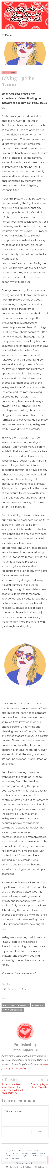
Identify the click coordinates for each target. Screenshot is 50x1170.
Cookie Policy (14, 1158)
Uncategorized (13, 1010)
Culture (9, 1005)
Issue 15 (24, 1005)
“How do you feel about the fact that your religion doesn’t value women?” (12, 1085)
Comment (38, 1131)
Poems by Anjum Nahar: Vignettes (39, 1083)
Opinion (38, 1005)
